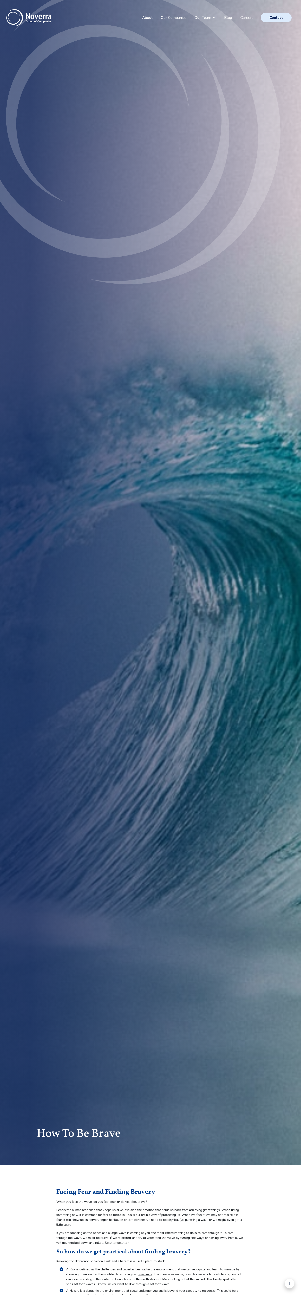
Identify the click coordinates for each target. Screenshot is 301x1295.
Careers (246, 17)
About (147, 17)
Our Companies (173, 17)
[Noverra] (28, 17)
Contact (276, 17)
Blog (228, 17)
